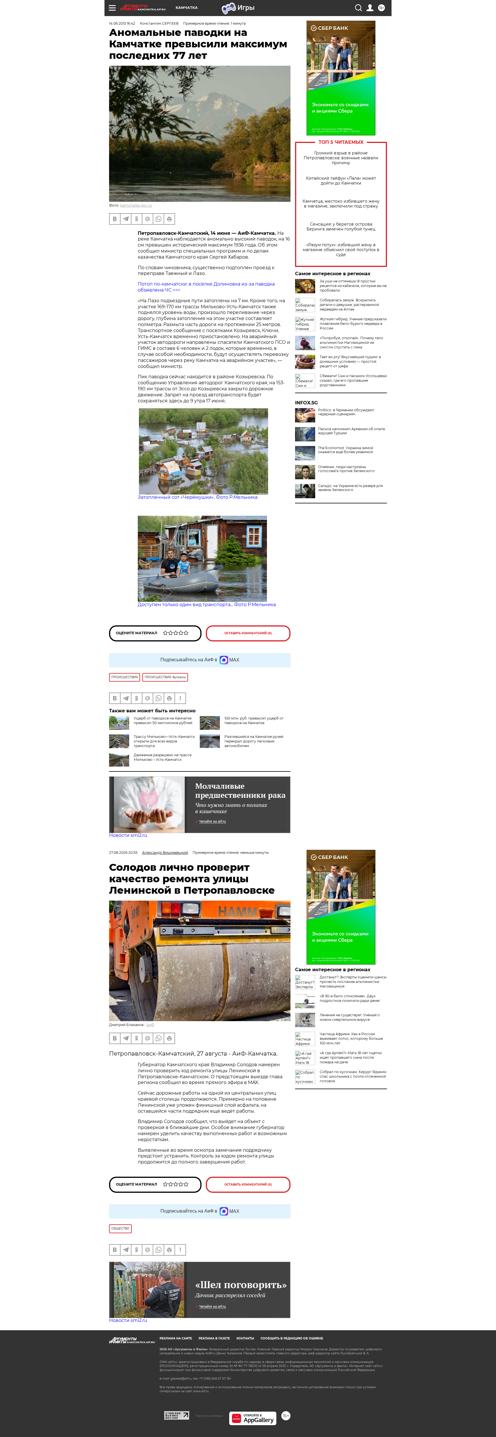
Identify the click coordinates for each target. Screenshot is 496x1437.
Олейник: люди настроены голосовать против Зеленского (346, 469)
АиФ (150, 1025)
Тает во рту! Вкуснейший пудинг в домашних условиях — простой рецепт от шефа (350, 361)
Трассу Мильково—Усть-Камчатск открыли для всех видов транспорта (164, 741)
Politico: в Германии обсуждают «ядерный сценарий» (346, 412)
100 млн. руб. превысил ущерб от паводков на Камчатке (254, 720)
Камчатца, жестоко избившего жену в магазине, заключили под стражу (341, 204)
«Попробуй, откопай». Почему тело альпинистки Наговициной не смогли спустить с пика (351, 342)
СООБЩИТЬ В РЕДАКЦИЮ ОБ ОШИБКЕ (292, 1338)
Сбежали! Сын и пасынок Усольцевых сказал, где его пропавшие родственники (353, 380)
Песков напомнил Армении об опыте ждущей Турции (351, 431)
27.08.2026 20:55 (123, 852)
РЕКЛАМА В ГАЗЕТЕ (214, 1338)
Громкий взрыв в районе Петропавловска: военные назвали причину (341, 158)
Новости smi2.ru (128, 835)
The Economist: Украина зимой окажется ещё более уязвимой (345, 450)
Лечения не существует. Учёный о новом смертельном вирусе (350, 1017)
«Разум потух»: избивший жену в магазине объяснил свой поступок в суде (341, 250)
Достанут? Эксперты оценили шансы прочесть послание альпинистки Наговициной (353, 981)
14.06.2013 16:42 (122, 23)
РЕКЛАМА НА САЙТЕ (176, 1338)
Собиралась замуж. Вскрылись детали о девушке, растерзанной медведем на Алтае (349, 304)
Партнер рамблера (209, 1415)
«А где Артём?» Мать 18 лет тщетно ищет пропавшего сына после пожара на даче (351, 1057)
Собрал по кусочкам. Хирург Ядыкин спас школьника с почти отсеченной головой (353, 1076)
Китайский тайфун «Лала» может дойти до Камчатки (341, 181)
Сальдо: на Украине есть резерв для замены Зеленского (350, 488)
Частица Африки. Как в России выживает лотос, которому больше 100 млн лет (351, 1038)
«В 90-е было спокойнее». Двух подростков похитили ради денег (350, 998)
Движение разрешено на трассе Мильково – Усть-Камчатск (162, 757)
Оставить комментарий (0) (248, 633)
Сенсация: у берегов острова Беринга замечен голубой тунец (341, 227)
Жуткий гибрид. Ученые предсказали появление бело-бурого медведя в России (353, 323)
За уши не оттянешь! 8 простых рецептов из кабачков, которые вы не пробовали (353, 285)
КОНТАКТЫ (245, 1338)
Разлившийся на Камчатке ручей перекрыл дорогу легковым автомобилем (253, 741)
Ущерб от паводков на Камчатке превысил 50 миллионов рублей (163, 720)
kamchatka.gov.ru (136, 205)
